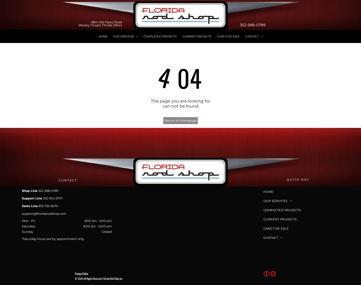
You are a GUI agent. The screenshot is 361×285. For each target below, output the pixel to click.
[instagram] (273, 274)
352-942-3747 (53, 198)
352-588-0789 (252, 25)
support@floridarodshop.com (44, 214)
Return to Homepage (180, 120)
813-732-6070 (48, 206)
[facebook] (266, 274)
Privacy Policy (81, 273)
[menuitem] (103, 36)
